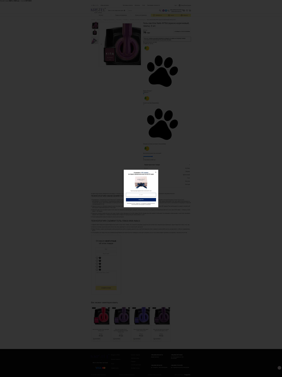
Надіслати (141, 199)
